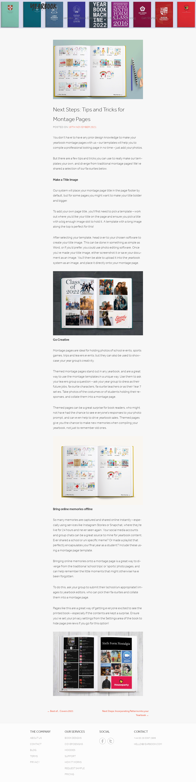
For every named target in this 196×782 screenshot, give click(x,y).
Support (70, 756)
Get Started (149, 18)
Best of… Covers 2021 (60, 711)
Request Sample (75, 768)
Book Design (88, 18)
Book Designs (73, 738)
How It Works (111, 18)
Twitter (111, 741)
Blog (33, 750)
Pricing (131, 18)
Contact (36, 744)
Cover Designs (74, 744)
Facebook (102, 741)
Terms (34, 756)
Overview (67, 18)
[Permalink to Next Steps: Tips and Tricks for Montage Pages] (98, 69)
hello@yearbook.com (148, 744)
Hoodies (70, 750)
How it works (73, 762)
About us (36, 738)
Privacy (35, 762)
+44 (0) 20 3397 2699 (145, 738)
